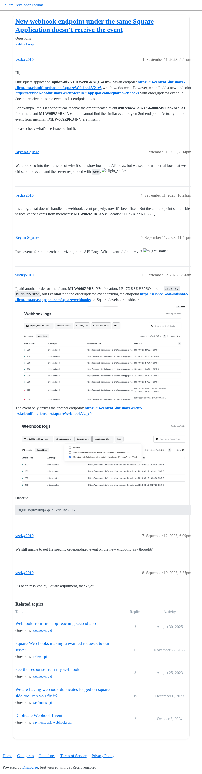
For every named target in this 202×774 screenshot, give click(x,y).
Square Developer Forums (22, 5)
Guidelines (47, 756)
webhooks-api (24, 44)
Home (7, 756)
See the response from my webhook (47, 669)
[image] (100, 353)
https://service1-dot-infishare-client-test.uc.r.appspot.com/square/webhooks (77, 93)
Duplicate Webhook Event (38, 715)
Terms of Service (73, 756)
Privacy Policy (103, 756)
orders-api (40, 657)
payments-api (42, 722)
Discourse (30, 767)
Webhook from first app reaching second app (55, 623)
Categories (25, 756)
